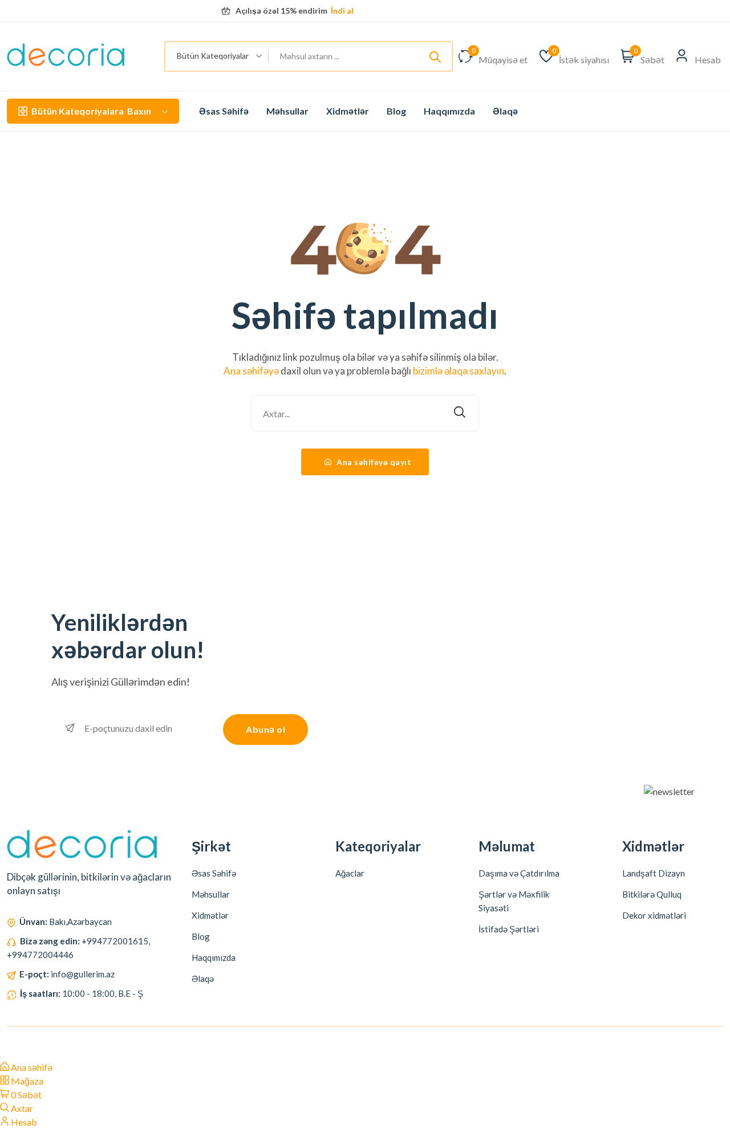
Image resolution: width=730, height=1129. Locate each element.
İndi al (341, 11)
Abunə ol (265, 729)
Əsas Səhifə (224, 110)
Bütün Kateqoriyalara (91, 110)
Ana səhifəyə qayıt (373, 462)
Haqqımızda (449, 110)
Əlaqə (505, 110)
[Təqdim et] (435, 56)
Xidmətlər (347, 110)
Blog (396, 110)
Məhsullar (287, 110)
